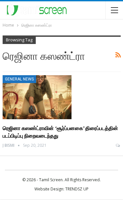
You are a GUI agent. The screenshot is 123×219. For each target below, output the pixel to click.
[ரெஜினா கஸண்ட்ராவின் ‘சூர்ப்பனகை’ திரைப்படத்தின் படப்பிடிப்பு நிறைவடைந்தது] (37, 97)
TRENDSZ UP (77, 189)
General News (19, 79)
